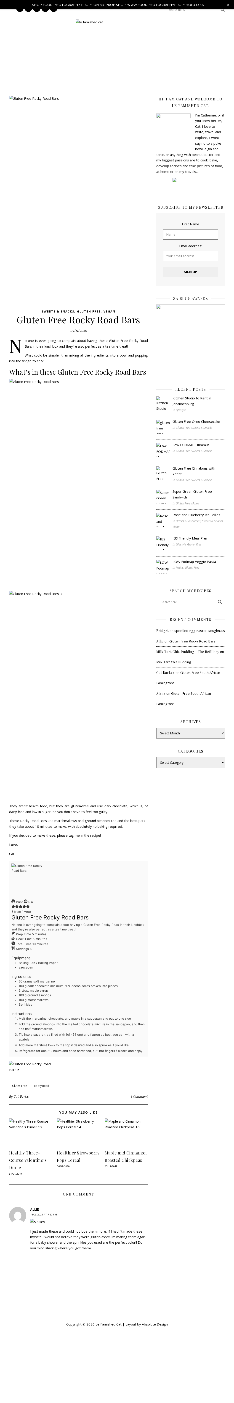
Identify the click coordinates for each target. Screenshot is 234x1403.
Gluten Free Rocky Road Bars (192, 641)
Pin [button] (30, 902)
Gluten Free (89, 311)
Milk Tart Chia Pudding (173, 662)
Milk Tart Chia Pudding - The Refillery (187, 652)
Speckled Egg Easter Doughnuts (199, 630)
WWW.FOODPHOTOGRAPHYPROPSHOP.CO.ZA (165, 4)
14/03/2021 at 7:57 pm (43, 1214)
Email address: (190, 246)
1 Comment (139, 1096)
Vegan (109, 311)
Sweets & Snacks (58, 311)
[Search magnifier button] (223, 9)
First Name (190, 224)
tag (71, 835)
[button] (117, 69)
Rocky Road (41, 1086)
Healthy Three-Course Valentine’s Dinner (27, 1160)
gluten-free (80, 806)
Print (19, 902)
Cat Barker (22, 1096)
